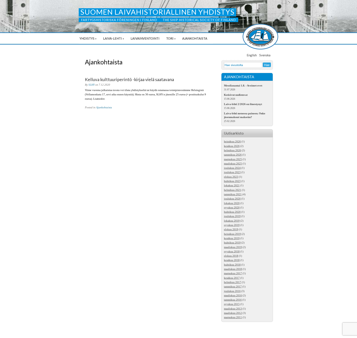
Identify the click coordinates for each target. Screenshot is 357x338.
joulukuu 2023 (232, 172)
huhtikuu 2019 (232, 242)
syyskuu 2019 (232, 225)
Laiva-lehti (113, 38)
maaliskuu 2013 (233, 308)
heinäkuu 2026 (232, 141)
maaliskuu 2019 (233, 247)
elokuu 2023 (231, 176)
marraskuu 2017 (233, 273)
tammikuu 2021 (233, 194)
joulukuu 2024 (232, 168)
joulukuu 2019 (232, 216)
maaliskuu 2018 (233, 269)
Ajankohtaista (194, 38)
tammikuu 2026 (233, 154)
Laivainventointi (145, 38)
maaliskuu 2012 (233, 313)
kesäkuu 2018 (232, 260)
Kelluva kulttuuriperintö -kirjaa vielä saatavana (129, 79)
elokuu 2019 (231, 229)
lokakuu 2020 (232, 203)
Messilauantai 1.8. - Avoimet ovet (243, 85)
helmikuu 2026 (232, 150)
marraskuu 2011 (233, 317)
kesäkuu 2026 (232, 146)
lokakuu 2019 (232, 220)
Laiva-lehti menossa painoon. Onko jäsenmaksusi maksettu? (244, 115)
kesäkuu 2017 (232, 278)
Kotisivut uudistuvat (236, 94)
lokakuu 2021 (232, 185)
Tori (171, 38)
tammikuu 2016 (233, 299)
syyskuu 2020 (232, 207)
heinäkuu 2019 (232, 234)
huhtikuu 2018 (232, 264)
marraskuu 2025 (233, 159)
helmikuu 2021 (232, 190)
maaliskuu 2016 (233, 295)
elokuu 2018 (231, 255)
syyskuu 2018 (232, 251)
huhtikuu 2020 (232, 211)
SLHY (91, 84)
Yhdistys (88, 38)
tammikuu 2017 (233, 286)
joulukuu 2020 (232, 198)
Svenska (264, 55)
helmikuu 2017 (232, 282)
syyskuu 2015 (232, 304)
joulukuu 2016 (232, 291)
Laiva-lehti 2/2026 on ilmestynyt (243, 104)
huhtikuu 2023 (232, 181)
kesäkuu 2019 (232, 238)
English (252, 55)
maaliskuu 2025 (233, 163)
